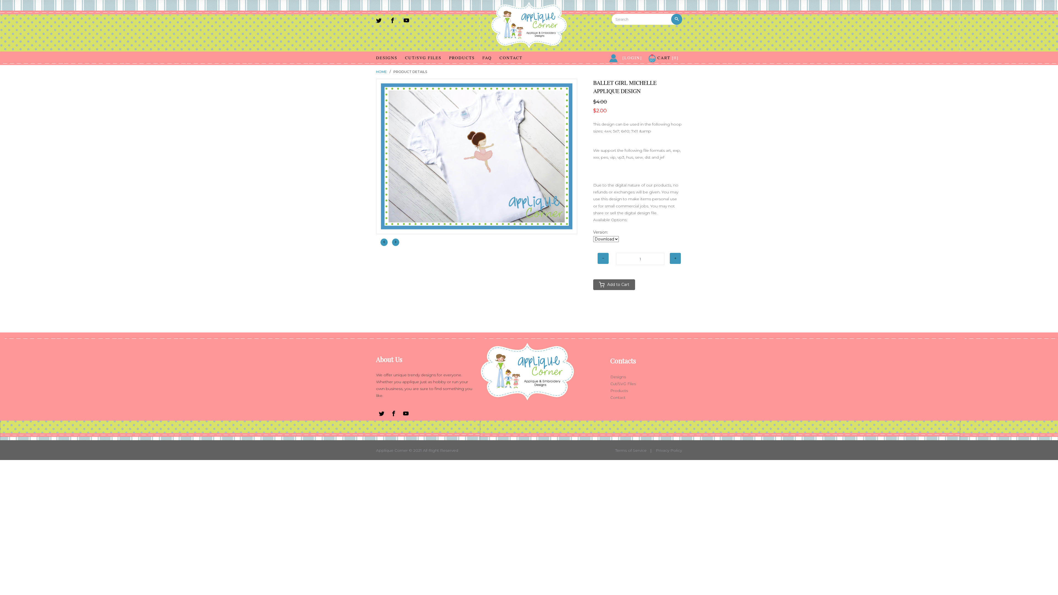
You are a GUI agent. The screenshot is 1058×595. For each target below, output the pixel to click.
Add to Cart (618, 284)
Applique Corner (392, 450)
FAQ (487, 57)
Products (462, 57)
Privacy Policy (669, 450)
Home (381, 72)
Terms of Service (631, 450)
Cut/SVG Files (423, 57)
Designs (386, 57)
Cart (667, 57)
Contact (511, 57)
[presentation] (384, 242)
